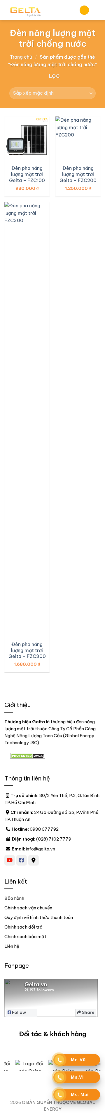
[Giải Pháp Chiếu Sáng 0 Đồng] (37, 10)
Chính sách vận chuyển (28, 908)
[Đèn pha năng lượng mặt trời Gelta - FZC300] (27, 420)
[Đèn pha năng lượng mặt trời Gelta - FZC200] (78, 138)
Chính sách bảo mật (25, 936)
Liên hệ (11, 946)
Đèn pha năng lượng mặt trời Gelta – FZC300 (27, 650)
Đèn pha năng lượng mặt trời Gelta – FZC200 (78, 174)
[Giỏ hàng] (84, 10)
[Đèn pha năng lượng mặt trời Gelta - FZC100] (27, 138)
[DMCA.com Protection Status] (27, 755)
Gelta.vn (35, 984)
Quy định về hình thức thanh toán (38, 917)
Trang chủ (21, 57)
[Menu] (97, 10)
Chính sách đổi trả (23, 927)
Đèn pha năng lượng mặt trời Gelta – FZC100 (27, 174)
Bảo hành (14, 898)
